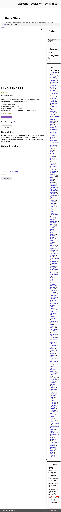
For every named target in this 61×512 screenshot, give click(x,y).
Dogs (51, 182)
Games (16, 122)
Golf (52, 397)
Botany (52, 137)
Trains (51, 429)
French (52, 218)
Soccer (53, 408)
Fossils (52, 213)
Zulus (51, 457)
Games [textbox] (53, 59)
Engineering (53, 190)
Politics (52, 327)
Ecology (52, 184)
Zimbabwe (53, 455)
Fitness (52, 211)
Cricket (53, 392)
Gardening (53, 221)
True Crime (53, 432)
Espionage (53, 193)
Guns (51, 227)
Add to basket (7, 117)
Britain (52, 138)
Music (51, 277)
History (52, 234)
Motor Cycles (54, 269)
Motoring (52, 273)
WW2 (51, 453)
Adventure (53, 72)
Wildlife (53, 298)
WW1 (51, 452)
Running (53, 405)
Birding (53, 290)
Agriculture (53, 85)
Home (4, 24)
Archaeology (54, 103)
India (51, 240)
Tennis (53, 410)
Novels (53, 206)
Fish (51, 208)
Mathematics (53, 263)
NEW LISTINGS (54, 300)
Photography (54, 321)
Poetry (52, 326)
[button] (41, 29)
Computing (53, 171)
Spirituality (53, 378)
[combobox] (53, 58)
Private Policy (54, 510)
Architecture (53, 106)
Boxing (53, 387)
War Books (53, 439)
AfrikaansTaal (54, 82)
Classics (52, 164)
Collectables (53, 166)
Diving (52, 179)
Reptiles (53, 295)
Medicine (52, 266)
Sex (51, 365)
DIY (51, 180)
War (51, 437)
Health (52, 229)
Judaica (52, 248)
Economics (53, 185)
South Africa (53, 374)
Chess (52, 151)
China (51, 158)
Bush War (54, 442)
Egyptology (53, 189)
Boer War (52, 135)
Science (52, 355)
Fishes (53, 292)
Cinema (52, 163)
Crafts (51, 174)
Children (52, 153)
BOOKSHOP (36, 4)
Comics (52, 169)
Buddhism (53, 140)
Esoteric (52, 192)
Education (53, 187)
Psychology (53, 329)
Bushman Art (54, 142)
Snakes (52, 371)
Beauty (52, 122)
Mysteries (53, 284)
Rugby (53, 403)
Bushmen (53, 145)
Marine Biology (54, 258)
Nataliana (52, 287)
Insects (52, 242)
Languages (53, 250)
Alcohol (52, 88)
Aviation (52, 119)
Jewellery (52, 247)
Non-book (53, 303)
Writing (52, 450)
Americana (53, 90)
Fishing (52, 210)
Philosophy (53, 318)
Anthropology (54, 93)
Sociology (53, 373)
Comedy (53, 420)
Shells (51, 366)
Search (50, 41)
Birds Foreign (54, 129)
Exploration (53, 197)
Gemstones (53, 222)
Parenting (53, 313)
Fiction (52, 205)
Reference (53, 334)
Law (51, 252)
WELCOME (23, 4)
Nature (52, 289)
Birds (51, 127)
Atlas (51, 114)
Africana (52, 76)
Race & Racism (54, 331)
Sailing (53, 407)
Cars (51, 148)
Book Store (13, 18)
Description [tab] (6, 127)
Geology (52, 226)
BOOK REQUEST (53, 496)
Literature (53, 253)
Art (51, 109)
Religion (52, 342)
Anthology (53, 92)
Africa (51, 74)
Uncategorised (54, 434)
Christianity (53, 159)
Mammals (52, 255)
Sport (51, 381)
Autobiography (54, 116)
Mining (52, 268)
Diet (51, 177)
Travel (51, 431)
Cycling (53, 394)
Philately (52, 316)
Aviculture (53, 121)
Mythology (53, 285)
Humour (52, 237)
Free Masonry (54, 214)
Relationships (54, 339)
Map (51, 256)
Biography (53, 126)
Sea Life (53, 297)
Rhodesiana (53, 350)
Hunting (52, 239)
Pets (51, 314)
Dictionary (53, 176)
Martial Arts (53, 261)
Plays (51, 324)
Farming (52, 201)
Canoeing (54, 389)
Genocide (53, 224)
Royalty (52, 353)
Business (52, 147)
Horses (52, 235)
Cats (51, 150)
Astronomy (53, 111)
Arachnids (53, 101)
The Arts (52, 416)
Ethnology (53, 195)
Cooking (52, 172)
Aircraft (52, 87)
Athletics (52, 113)
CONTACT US (51, 4)
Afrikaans (53, 80)
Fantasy (52, 200)
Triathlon (53, 411)
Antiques (52, 97)
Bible (51, 124)
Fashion (52, 203)
